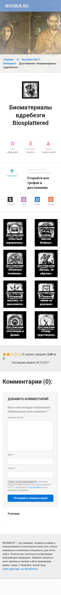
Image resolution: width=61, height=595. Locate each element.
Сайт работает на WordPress (20, 569)
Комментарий (15, 418)
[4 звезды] (15, 354)
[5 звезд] (19, 354)
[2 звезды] (8, 354)
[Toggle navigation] (53, 4)
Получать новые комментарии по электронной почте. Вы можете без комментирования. (29, 486)
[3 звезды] (12, 354)
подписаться (35, 487)
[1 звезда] (4, 354)
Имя (11, 455)
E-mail (12, 468)
